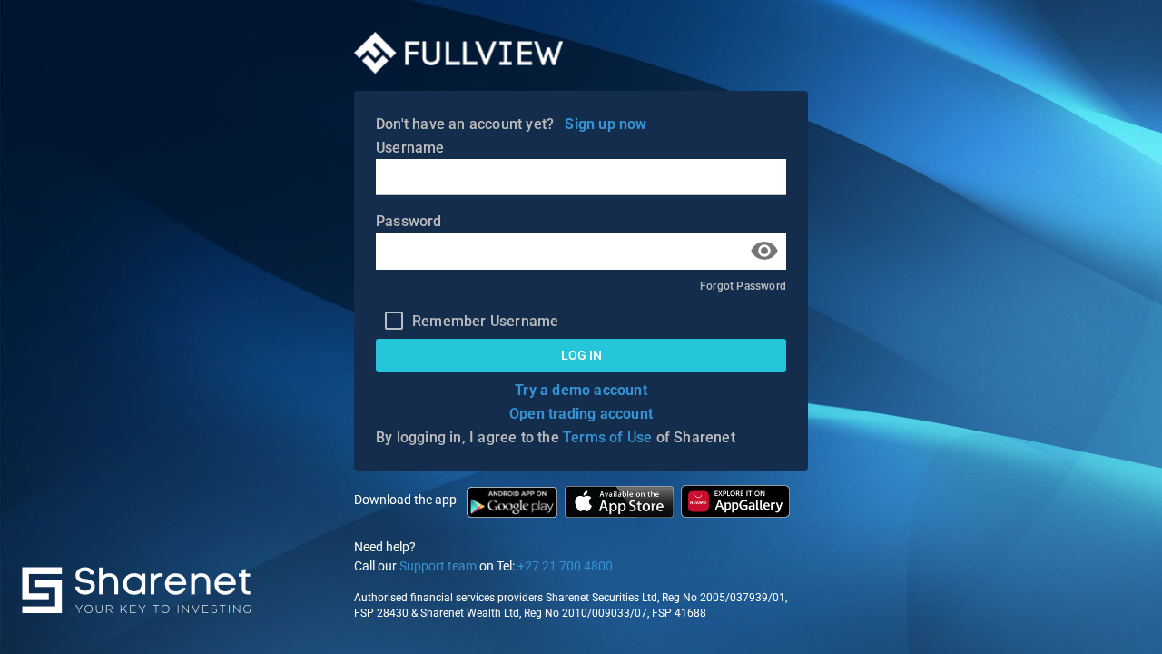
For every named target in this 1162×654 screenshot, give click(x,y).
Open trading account (581, 413)
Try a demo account (581, 390)
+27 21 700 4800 (565, 566)
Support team (438, 566)
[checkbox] (467, 320)
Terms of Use (607, 437)
